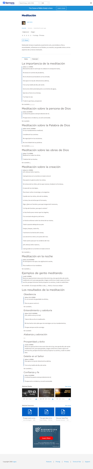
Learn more (61, 8)
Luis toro (29, 22)
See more (68, 386)
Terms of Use (77, 462)
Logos (14, 462)
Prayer (32, 32)
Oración (24, 28)
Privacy (66, 462)
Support (87, 462)
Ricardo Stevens (60, 420)
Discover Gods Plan (62, 418)
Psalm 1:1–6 (26, 32)
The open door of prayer (47, 418)
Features (49, 462)
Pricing (58, 462)
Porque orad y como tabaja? (31, 418)
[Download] (36, 399)
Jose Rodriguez (27, 420)
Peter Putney (43, 420)
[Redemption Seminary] (46, 436)
